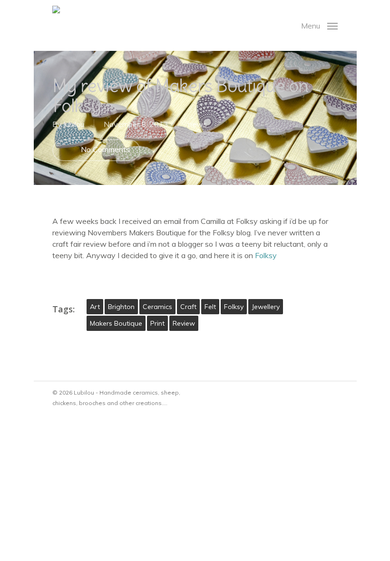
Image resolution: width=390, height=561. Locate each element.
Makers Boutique (116, 323)
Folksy (266, 255)
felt (210, 306)
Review (184, 323)
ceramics (157, 306)
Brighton (121, 306)
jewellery (266, 306)
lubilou (74, 124)
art (95, 306)
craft (188, 306)
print (157, 323)
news (197, 124)
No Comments (104, 149)
